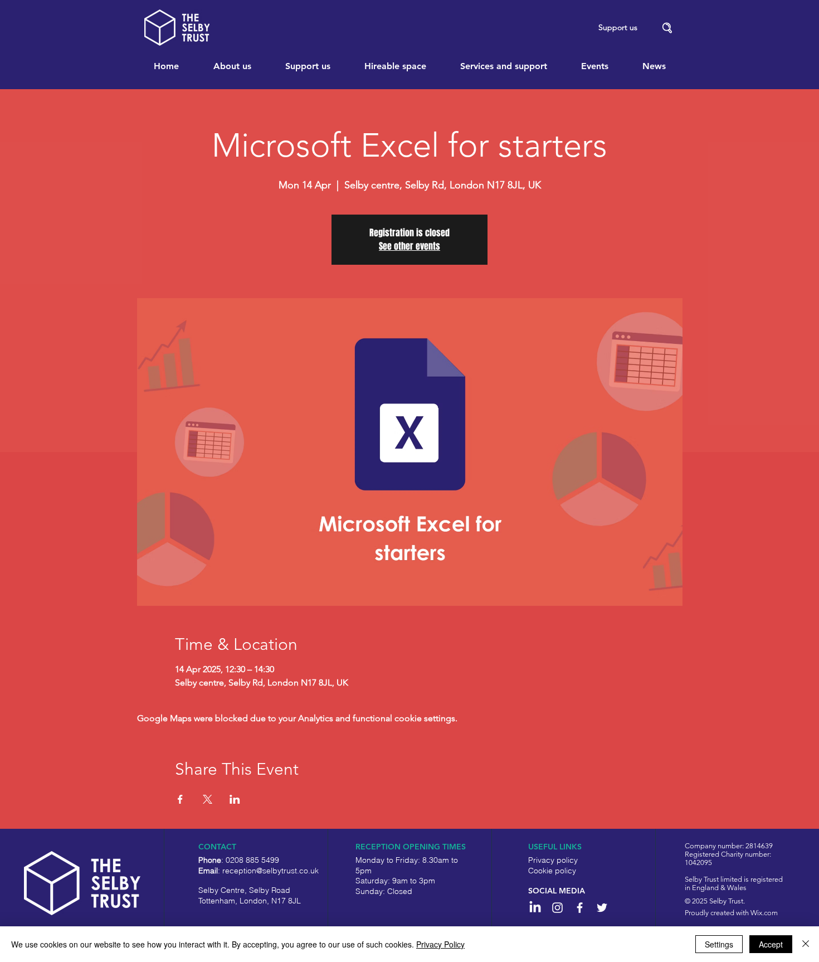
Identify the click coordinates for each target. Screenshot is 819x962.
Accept (771, 944)
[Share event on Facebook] (180, 799)
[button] (667, 28)
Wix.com (764, 912)
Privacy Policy (440, 944)
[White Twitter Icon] (602, 908)
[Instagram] (557, 908)
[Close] (805, 944)
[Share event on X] (207, 799)
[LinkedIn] (535, 908)
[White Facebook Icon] (580, 908)
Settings (719, 944)
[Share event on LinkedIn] (235, 799)
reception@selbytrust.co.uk (270, 871)
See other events (409, 246)
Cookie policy (552, 871)
